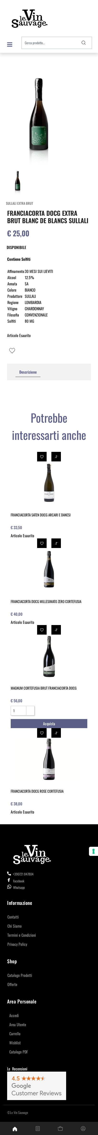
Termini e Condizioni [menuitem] (21, 935)
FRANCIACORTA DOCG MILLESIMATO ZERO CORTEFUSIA (46, 601)
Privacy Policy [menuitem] (17, 944)
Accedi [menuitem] (14, 1015)
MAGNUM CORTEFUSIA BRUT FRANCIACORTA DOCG (44, 688)
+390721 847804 (23, 873)
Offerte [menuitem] (12, 984)
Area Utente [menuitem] (17, 1024)
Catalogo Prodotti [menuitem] (19, 975)
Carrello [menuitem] (14, 1033)
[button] (84, 43)
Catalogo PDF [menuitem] (18, 1052)
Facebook (18, 880)
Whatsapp (19, 887)
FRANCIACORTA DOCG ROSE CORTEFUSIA (37, 791)
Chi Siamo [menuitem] (14, 926)
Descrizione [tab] (28, 372)
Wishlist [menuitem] (15, 1043)
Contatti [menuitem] (13, 917)
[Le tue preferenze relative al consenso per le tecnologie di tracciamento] (93, 851)
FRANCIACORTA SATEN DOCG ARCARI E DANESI (41, 514)
